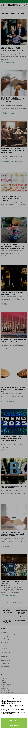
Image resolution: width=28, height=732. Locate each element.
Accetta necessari (14, 725)
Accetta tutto (14, 720)
